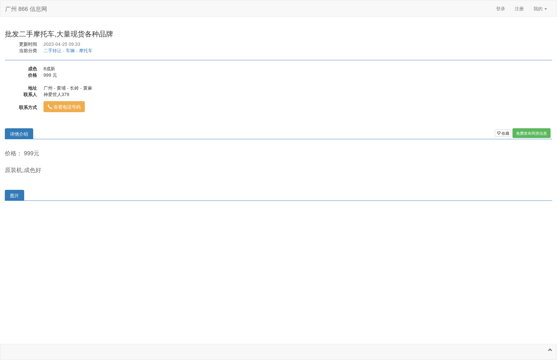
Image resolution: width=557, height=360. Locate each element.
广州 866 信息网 (26, 8)
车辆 (70, 50)
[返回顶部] (550, 349)
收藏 (505, 133)
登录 (500, 8)
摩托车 (86, 50)
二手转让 (53, 50)
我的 (538, 8)
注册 (519, 8)
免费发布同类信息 (531, 133)
